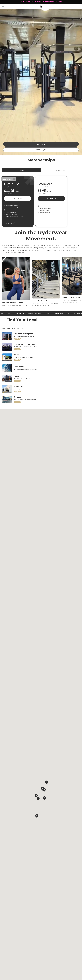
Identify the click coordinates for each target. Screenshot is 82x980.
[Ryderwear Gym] (41, 6)
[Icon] (3, 6)
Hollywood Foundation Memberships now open (41, 2)
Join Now (41, 144)
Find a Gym (41, 150)
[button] (42, 789)
